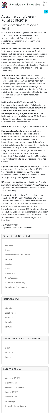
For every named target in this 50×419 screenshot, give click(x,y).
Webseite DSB (11, 396)
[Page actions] (46, 11)
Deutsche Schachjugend (15, 406)
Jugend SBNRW (11, 392)
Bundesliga (10, 401)
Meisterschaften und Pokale (17, 254)
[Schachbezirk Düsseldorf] (21, 5)
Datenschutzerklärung (15, 282)
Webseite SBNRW (12, 378)
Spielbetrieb (10, 313)
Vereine (8, 264)
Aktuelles (9, 245)
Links (7, 268)
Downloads (10, 273)
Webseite (9, 352)
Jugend (8, 357)
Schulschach (10, 317)
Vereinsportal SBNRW (14, 387)
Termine (8, 259)
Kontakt (8, 322)
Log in (45, 3)
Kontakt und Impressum (16, 287)
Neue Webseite (11, 278)
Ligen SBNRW (11, 382)
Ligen (7, 250)
